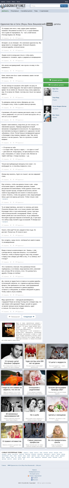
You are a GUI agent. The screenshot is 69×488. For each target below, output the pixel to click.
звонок (57, 456)
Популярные (15, 11)
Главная (4, 465)
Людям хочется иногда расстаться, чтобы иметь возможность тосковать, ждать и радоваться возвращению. (21, 56)
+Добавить (5, 11)
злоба (19, 457)
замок (15, 456)
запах (24, 456)
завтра (58, 454)
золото (60, 457)
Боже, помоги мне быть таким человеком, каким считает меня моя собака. (20, 76)
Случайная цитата (26, 11)
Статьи (8, 1)
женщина (4, 454)
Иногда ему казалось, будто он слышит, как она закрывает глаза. (21, 175)
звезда (52, 456)
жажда (31, 452)
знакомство (38, 457)
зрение (15, 459)
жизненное (40, 454)
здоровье (62, 456)
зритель (20, 459)
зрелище (4, 459)
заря (38, 456)
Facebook (35, 477)
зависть (54, 454)
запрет (28, 456)
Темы (36, 11)
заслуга (43, 456)
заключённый (5, 456)
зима (12, 457)
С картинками (44, 11)
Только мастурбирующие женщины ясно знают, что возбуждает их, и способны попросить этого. (19, 165)
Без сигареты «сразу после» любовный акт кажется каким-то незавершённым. (21, 241)
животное (21, 454)
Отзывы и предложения (35, 476)
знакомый (44, 457)
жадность (26, 452)
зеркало (8, 457)
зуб (24, 459)
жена (60, 452)
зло (16, 457)
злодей (23, 457)
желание (45, 452)
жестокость (15, 454)
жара (41, 452)
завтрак (63, 454)
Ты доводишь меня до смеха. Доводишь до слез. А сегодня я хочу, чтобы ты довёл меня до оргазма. (19, 103)
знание (49, 457)
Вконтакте (35, 480)
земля (3, 457)
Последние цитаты (34, 474)
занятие (20, 456)
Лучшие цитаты (56, 80)
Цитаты (3, 1)
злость (28, 457)
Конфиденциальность (34, 472)
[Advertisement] (34, 17)
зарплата (33, 456)
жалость (36, 452)
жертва (9, 454)
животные (27, 454)
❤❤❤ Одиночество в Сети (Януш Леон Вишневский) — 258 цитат (24, 465)
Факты (13, 1)
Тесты (18, 1)
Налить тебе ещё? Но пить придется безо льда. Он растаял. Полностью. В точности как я (19, 231)
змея (32, 457)
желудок (56, 452)
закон (11, 456)
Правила (34, 470)
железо (51, 452)
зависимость (47, 454)
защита (48, 456)
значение (55, 457)
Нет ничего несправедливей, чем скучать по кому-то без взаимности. (20, 66)
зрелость (9, 459)
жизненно (33, 454)
